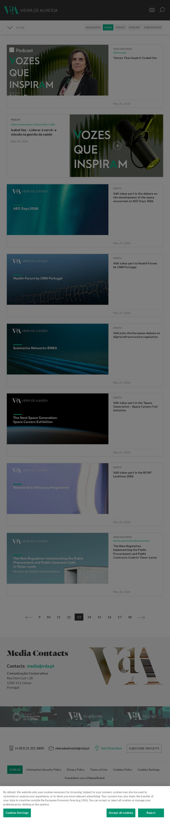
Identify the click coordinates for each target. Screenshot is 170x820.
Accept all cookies (121, 812)
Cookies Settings (17, 812)
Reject (151, 812)
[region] (85, 803)
